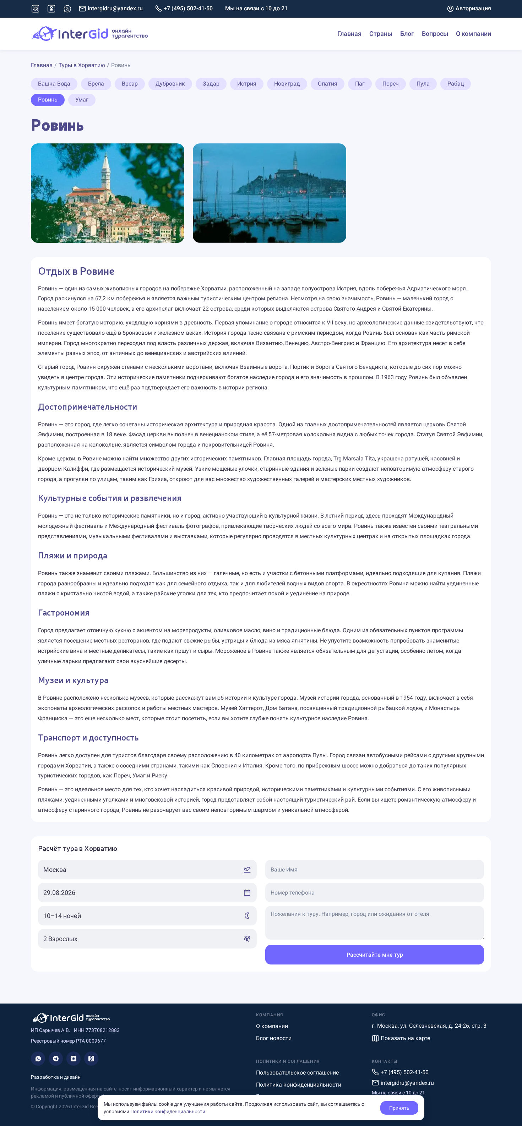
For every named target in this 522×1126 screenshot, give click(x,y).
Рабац (455, 83)
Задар (211, 83)
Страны (380, 33)
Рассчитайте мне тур (375, 954)
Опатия (327, 83)
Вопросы (435, 33)
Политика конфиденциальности (298, 1084)
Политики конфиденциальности (167, 1111)
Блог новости (274, 1038)
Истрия (246, 83)
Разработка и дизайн (56, 1077)
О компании (473, 33)
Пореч (390, 83)
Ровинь (48, 99)
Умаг (81, 99)
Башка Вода (54, 83)
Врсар (130, 83)
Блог (407, 33)
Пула (423, 83)
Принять (399, 1108)
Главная (349, 33)
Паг (360, 83)
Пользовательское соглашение (297, 1072)
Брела (96, 83)
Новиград (287, 83)
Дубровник (170, 83)
